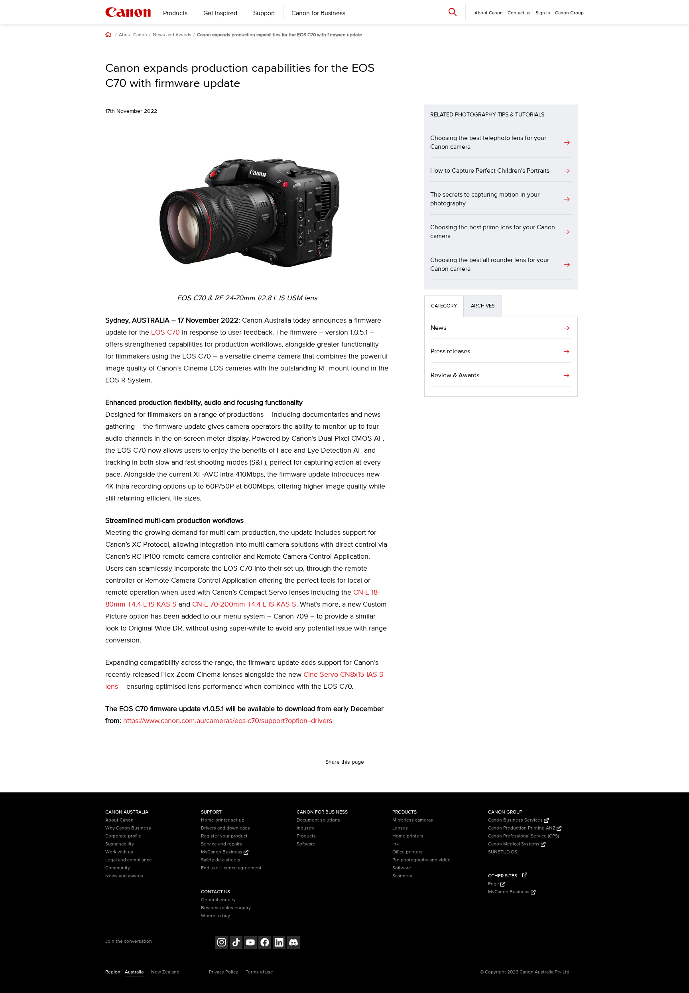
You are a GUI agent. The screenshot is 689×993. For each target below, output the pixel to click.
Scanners (402, 876)
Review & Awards (455, 375)
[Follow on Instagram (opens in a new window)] (221, 943)
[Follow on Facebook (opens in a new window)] (264, 943)
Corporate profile (123, 836)
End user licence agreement (231, 868)
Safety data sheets (220, 860)
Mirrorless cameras (412, 820)
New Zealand (165, 972)
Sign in (542, 13)
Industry (305, 828)
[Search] (453, 12)
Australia (134, 972)
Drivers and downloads (225, 828)
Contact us (519, 13)
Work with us (119, 852)
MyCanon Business (222, 852)
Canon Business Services (516, 820)
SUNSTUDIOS (502, 852)
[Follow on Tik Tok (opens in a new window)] (236, 943)
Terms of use (259, 972)
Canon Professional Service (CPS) (523, 836)
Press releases (450, 351)
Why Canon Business (128, 828)
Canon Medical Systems (514, 844)
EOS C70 (165, 332)
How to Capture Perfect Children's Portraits (489, 171)
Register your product (224, 836)
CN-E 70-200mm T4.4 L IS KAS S (244, 604)
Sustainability (119, 844)
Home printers (407, 836)
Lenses (400, 828)
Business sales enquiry (226, 908)
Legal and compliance (128, 860)
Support (264, 13)
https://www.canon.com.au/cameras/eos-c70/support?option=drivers (227, 721)
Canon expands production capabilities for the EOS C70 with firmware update (279, 35)
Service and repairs (221, 844)
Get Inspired (220, 13)
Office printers (407, 852)
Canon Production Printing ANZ (522, 828)
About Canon (133, 35)
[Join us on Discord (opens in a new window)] (293, 943)
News (438, 328)
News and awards (124, 876)
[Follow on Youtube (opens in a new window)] (250, 943)
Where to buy (215, 916)
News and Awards (172, 35)
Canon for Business (318, 13)
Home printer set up (222, 820)
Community (117, 868)
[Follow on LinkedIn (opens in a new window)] (279, 943)
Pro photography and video (421, 860)
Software (306, 844)
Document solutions (318, 820)
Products (175, 13)
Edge (494, 884)
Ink (395, 844)
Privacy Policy (223, 972)
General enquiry (218, 900)
